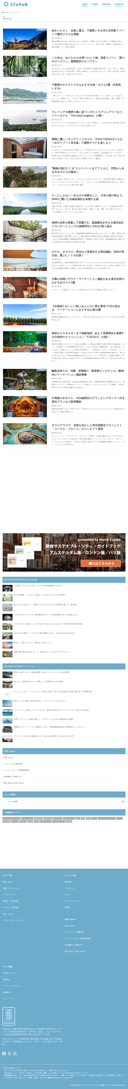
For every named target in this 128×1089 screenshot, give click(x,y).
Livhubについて (9, 973)
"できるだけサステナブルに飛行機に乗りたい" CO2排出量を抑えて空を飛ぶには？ (46, 615)
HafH (36, 821)
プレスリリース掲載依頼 (12, 764)
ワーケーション (27, 818)
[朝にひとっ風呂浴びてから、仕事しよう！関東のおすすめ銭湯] (7, 684)
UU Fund (32, 1032)
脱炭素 (69, 821)
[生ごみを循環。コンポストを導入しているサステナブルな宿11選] (7, 597)
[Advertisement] (33, 471)
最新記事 (68, 882)
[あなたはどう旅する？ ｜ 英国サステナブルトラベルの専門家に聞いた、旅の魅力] (7, 607)
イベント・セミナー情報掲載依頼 (16, 770)
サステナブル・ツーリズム (13, 920)
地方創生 (6, 821)
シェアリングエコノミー (106, 818)
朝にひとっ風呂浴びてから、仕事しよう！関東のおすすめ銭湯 (38, 681)
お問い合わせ (8, 757)
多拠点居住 (38, 818)
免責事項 (6, 992)
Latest (85, 5)
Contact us (119, 5)
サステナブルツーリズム (11, 818)
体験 (83, 818)
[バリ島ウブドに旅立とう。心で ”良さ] (7, 626)
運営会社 (6, 979)
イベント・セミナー (72, 901)
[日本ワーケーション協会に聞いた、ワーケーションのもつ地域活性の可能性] (7, 721)
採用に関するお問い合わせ (13, 783)
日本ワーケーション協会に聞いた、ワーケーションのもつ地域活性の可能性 (43, 719)
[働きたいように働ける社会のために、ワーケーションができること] (7, 703)
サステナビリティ (59, 821)
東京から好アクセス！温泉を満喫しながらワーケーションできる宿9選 (41, 672)
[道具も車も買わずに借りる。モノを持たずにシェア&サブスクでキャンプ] (7, 654)
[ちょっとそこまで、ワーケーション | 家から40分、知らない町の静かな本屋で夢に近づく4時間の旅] (7, 694)
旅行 (77, 818)
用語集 (67, 907)
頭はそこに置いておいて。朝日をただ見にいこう (33, 642)
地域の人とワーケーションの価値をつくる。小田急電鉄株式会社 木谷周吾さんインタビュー (50, 727)
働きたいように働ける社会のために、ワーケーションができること (40, 701)
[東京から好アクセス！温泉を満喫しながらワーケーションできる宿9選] (7, 675)
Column (95, 5)
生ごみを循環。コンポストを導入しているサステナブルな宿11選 (39, 595)
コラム (67, 894)
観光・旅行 (7, 882)
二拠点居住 (48, 818)
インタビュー (69, 888)
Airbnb (30, 821)
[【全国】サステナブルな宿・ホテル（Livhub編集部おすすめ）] (7, 588)
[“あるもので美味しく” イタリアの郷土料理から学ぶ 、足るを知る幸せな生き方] (7, 635)
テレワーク (58, 818)
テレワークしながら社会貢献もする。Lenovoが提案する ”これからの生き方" (44, 736)
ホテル (94, 818)
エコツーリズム (45, 821)
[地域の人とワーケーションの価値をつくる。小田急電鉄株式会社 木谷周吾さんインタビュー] (7, 729)
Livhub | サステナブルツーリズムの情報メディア (93, 1085)
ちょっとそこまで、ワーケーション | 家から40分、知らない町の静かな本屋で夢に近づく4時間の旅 (53, 691)
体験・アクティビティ (12, 888)
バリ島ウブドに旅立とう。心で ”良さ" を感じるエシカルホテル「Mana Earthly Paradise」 (49, 624)
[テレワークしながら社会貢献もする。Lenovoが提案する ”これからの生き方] (7, 738)
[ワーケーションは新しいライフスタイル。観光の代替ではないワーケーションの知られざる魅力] (7, 712)
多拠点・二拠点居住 (11, 901)
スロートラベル (69, 818)
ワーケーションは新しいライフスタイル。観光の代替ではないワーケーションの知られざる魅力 (51, 710)
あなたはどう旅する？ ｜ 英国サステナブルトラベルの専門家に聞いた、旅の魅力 (46, 604)
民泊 (88, 818)
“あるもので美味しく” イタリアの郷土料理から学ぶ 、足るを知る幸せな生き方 (44, 633)
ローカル (15, 821)
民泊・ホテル (8, 914)
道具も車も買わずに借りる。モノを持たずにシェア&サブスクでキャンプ (42, 652)
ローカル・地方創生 (11, 907)
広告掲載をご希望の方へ (12, 777)
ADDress (23, 821)
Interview (106, 5)
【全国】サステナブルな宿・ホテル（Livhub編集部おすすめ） (38, 585)
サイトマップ (8, 999)
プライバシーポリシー (12, 986)
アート (119, 818)
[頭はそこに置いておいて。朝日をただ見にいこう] (7, 645)
